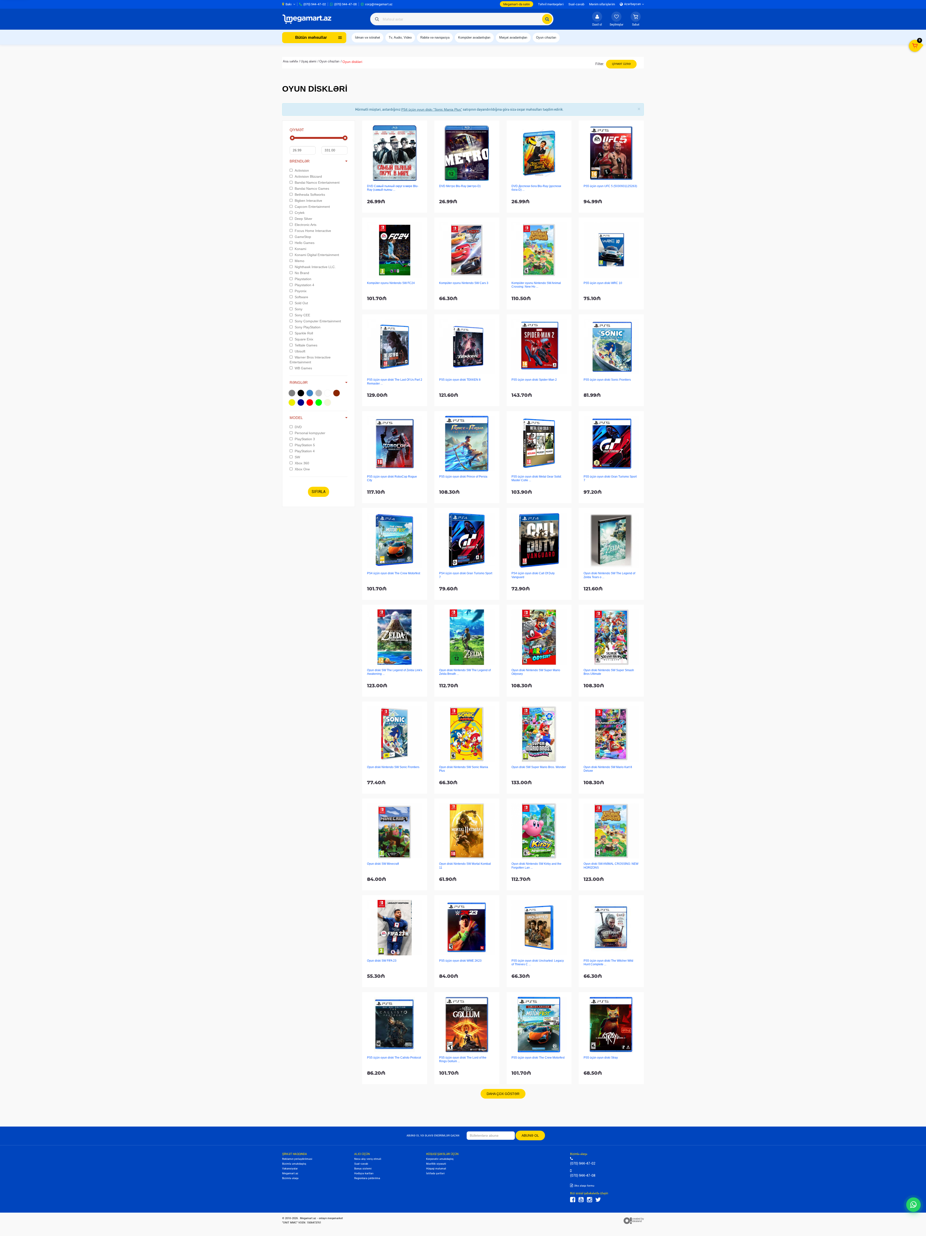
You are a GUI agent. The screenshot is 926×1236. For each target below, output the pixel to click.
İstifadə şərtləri (435, 1173)
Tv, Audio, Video (400, 37)
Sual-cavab (361, 1163)
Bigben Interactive (308, 201)
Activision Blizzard (308, 176)
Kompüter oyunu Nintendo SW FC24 (391, 283)
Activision (302, 170)
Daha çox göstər (503, 1094)
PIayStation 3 (305, 439)
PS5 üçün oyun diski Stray (601, 1057)
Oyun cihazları (546, 37)
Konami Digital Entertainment (317, 255)
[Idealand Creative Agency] (634, 1220)
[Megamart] (308, 19)
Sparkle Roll (304, 333)
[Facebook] (572, 1199)
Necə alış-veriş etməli (367, 1159)
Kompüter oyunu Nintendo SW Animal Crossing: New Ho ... (536, 284)
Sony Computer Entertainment (318, 321)
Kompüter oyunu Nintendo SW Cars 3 (463, 283)
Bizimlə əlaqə (290, 1178)
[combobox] (461, 19)
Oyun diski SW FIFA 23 (381, 960)
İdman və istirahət (367, 37)
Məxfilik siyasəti (436, 1163)
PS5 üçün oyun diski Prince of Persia (463, 476)
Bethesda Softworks (310, 194)
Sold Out (301, 303)
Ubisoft (300, 351)
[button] (635, 19)
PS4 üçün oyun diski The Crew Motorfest (393, 573)
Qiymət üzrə (621, 63)
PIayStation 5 (305, 445)
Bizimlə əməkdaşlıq (294, 1163)
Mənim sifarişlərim (602, 4)
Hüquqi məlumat (436, 1168)
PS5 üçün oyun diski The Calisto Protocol (394, 1057)
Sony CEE (302, 315)
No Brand (302, 273)
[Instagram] (589, 1199)
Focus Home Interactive (313, 231)
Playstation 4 (304, 285)
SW (297, 457)
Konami (300, 249)
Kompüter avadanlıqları (474, 37)
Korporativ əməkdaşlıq (439, 1159)
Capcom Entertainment (312, 207)
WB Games (303, 368)
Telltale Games (306, 345)
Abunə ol (530, 1135)
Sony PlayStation (307, 327)
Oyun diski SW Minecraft (383, 863)
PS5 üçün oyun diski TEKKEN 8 (460, 379)
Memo (299, 261)
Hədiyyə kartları (364, 1173)
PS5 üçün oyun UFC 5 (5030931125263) (610, 186)
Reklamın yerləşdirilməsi (297, 1159)
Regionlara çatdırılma (367, 1178)
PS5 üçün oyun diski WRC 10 (603, 283)
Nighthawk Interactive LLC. (315, 267)
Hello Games (304, 243)
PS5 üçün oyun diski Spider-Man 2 (534, 379)
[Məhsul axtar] (547, 19)
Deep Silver (303, 219)
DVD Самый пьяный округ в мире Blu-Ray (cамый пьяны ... (392, 187)
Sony (298, 309)
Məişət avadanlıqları (513, 37)
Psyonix (300, 291)
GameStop (303, 237)
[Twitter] (598, 1199)
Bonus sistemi (363, 1168)
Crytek (300, 213)
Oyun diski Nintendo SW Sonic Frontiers (393, 767)
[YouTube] (581, 1199)
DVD (298, 427)
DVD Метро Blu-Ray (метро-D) (460, 186)
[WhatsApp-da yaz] (913, 1204)
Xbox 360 (302, 463)
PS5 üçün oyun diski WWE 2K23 (460, 960)
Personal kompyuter (310, 433)
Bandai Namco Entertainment (317, 182)
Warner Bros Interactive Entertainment (310, 359)
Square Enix (304, 339)
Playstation (303, 279)
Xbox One (302, 469)
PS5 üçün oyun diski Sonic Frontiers (607, 379)
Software (301, 297)
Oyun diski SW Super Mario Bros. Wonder (538, 767)
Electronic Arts (305, 225)
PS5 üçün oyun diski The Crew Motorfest (538, 1057)
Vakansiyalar (290, 1168)
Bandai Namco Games (312, 188)
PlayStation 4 (305, 451)
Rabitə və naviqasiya (434, 37)
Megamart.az (290, 1173)
